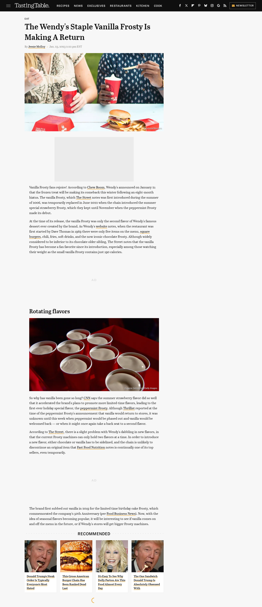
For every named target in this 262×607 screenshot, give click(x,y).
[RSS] (225, 6)
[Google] (218, 6)
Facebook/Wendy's (152, 128)
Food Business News (121, 513)
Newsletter (245, 5)
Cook (158, 6)
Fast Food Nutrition (91, 447)
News (78, 6)
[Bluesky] (205, 6)
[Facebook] (180, 6)
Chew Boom (95, 187)
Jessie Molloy (36, 46)
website (101, 226)
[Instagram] (212, 6)
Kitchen (142, 6)
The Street (83, 197)
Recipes (63, 6)
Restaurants (121, 6)
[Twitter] (186, 6)
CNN (87, 398)
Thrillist (129, 408)
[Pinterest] (199, 6)
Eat (27, 18)
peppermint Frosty (93, 408)
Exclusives (96, 6)
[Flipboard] (193, 6)
